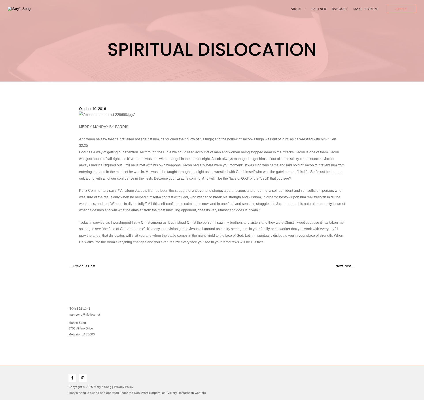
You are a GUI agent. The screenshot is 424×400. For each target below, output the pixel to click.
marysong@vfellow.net (84, 314)
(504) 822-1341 (79, 308)
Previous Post (82, 266)
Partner (319, 9)
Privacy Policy (123, 387)
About (296, 9)
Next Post (345, 266)
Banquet (339, 9)
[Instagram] (83, 378)
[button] (304, 9)
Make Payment (366, 9)
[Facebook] (72, 378)
